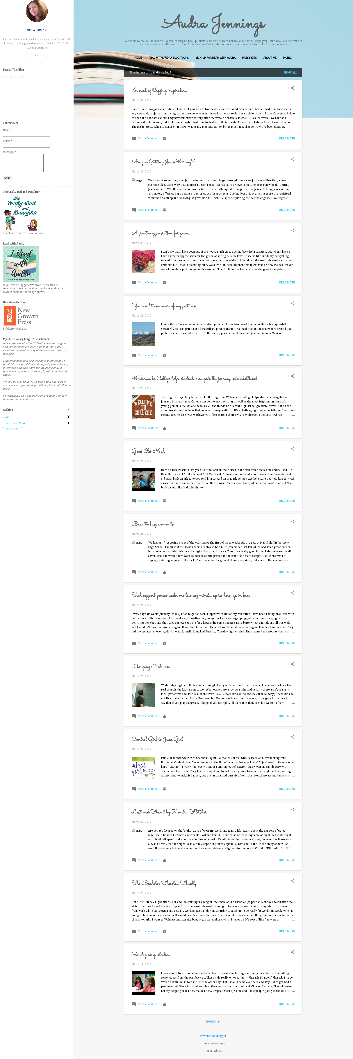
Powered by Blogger (213, 1036)
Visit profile (36, 55)
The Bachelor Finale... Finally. (164, 884)
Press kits (249, 57)
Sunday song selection (151, 955)
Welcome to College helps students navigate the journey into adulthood (194, 379)
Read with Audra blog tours (169, 57)
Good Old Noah (148, 451)
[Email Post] (164, 140)
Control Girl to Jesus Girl (157, 740)
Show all (290, 72)
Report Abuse (213, 1050)
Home (138, 57)
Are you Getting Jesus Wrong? (163, 162)
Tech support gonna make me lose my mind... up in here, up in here (191, 595)
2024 (6, 417)
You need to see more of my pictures (163, 306)
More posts (213, 1021)
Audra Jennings (213, 23)
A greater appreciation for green (160, 233)
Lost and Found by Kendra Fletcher (169, 812)
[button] (292, 88)
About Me (270, 57)
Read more (287, 138)
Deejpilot (221, 1043)
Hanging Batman (151, 667)
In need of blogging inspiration (159, 91)
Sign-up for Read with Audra (215, 57)
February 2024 (15, 423)
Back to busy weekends (152, 524)
